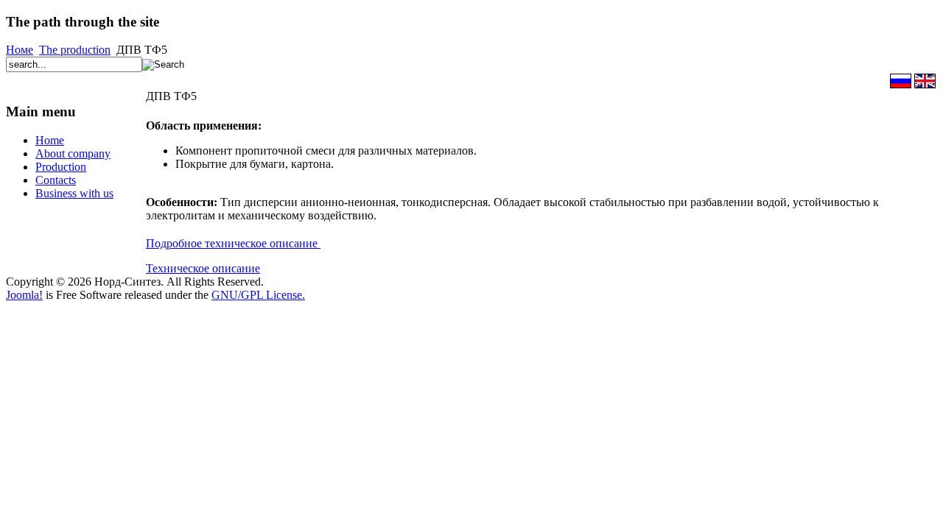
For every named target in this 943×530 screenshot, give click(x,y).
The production (75, 49)
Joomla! (24, 295)
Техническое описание (203, 268)
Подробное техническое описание (233, 243)
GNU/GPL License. (258, 295)
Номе (19, 49)
